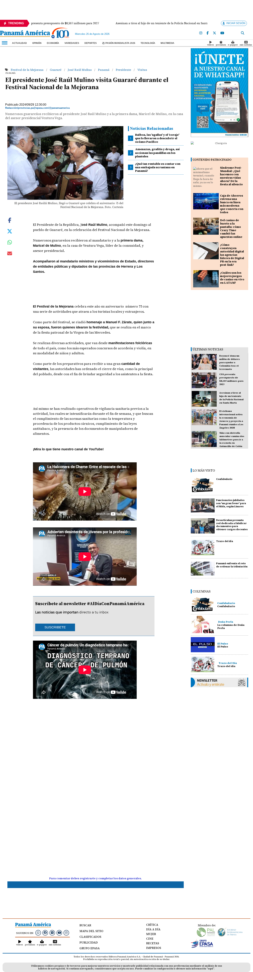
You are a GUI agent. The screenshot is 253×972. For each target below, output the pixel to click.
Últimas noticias (208, 349)
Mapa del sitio (91, 931)
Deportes (90, 43)
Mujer (151, 934)
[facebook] (208, 33)
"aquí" (210, 968)
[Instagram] (200, 33)
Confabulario (224, 479)
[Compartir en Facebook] (9, 220)
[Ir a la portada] (25, 34)
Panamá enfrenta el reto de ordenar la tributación (231, 565)
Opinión (36, 43)
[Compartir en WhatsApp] (9, 243)
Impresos (153, 948)
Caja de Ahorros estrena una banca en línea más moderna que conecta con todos (231, 204)
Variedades (71, 43)
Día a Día (153, 929)
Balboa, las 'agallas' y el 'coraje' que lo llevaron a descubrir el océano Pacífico (157, 138)
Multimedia (167, 43)
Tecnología (148, 43)
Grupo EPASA (89, 948)
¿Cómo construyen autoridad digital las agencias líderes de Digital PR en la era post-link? (232, 255)
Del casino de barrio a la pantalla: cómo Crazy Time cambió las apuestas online (231, 228)
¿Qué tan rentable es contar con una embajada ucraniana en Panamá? (157, 167)
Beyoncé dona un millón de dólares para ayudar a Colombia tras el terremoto (229, 362)
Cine (149, 938)
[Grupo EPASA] (202, 947)
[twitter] (214, 33)
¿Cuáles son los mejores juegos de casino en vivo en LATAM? (232, 278)
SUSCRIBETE (55, 627)
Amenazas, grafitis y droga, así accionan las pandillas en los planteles (157, 152)
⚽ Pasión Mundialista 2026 (118, 43)
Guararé (56, 70)
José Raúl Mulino (80, 70)
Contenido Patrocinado (212, 160)
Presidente (124, 70)
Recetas (152, 943)
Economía (53, 43)
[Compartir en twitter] (9, 231)
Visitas (142, 70)
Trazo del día (224, 541)
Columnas (202, 591)
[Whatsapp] (38, 933)
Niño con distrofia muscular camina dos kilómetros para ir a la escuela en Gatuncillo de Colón (231, 439)
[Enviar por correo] (9, 254)
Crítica (152, 925)
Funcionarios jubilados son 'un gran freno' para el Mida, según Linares (231, 503)
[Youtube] (222, 33)
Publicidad (88, 942)
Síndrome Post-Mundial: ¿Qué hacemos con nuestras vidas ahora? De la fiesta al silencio (231, 176)
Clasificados (90, 937)
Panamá (104, 70)
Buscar (85, 925)
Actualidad (19, 43)
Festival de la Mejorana (27, 70)
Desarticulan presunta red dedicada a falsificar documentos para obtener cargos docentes (232, 525)
